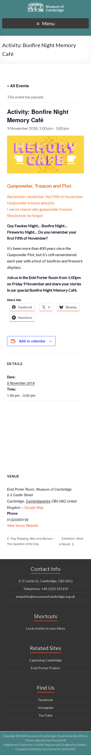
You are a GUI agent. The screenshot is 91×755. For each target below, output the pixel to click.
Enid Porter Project (45, 668)
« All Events (18, 85)
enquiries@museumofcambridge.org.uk (45, 596)
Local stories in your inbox (45, 628)
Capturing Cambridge (45, 660)
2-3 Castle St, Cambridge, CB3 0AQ (46, 581)
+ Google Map (32, 507)
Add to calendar (32, 340)
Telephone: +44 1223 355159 (45, 589)
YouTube (45, 715)
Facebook (45, 700)
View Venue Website (22, 525)
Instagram (45, 707)
